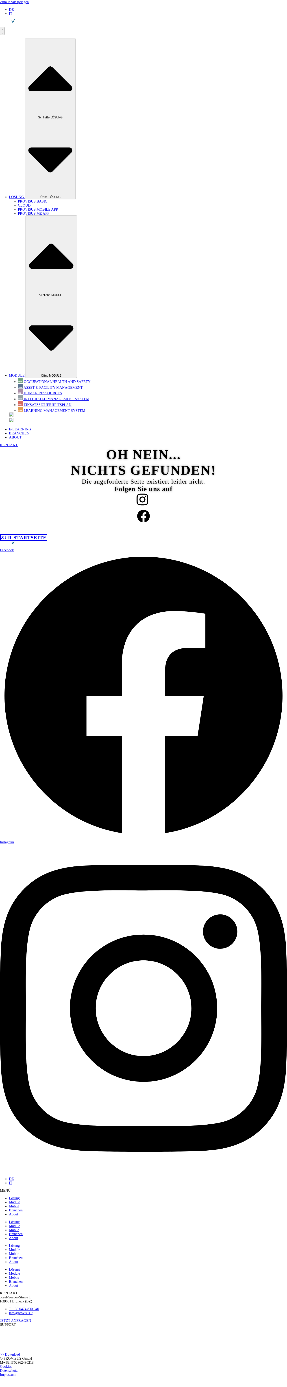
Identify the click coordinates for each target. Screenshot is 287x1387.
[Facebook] (143, 518)
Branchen (16, 1210)
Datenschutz (8, 1370)
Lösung (14, 1198)
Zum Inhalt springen (14, 2)
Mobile (14, 1206)
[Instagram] (142, 501)
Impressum (7, 1374)
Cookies (6, 1366)
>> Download (10, 1354)
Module (14, 1202)
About (13, 1214)
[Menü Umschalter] (2, 31)
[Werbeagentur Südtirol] (17, 1385)
